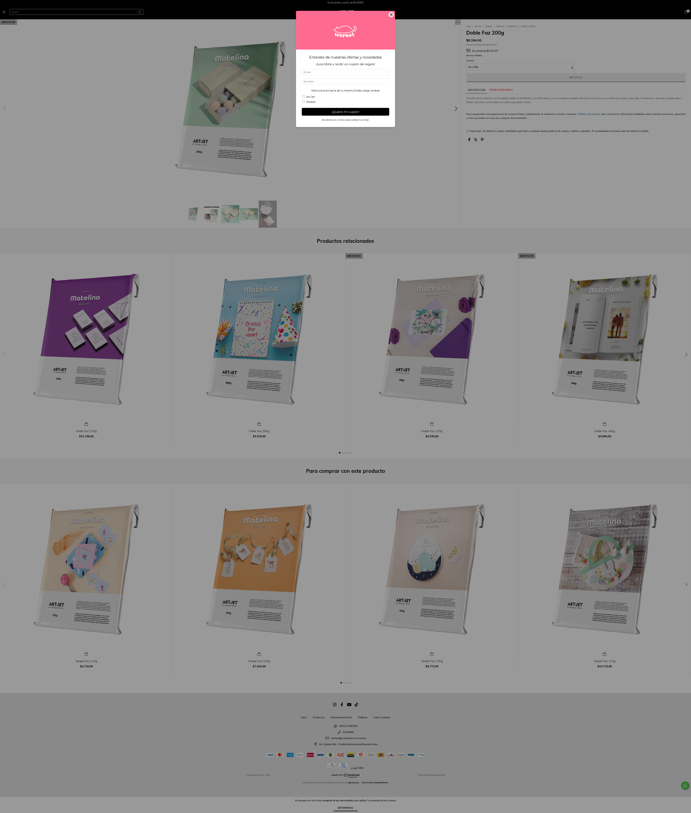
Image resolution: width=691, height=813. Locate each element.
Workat (310, 102)
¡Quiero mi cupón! (345, 112)
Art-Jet (310, 97)
